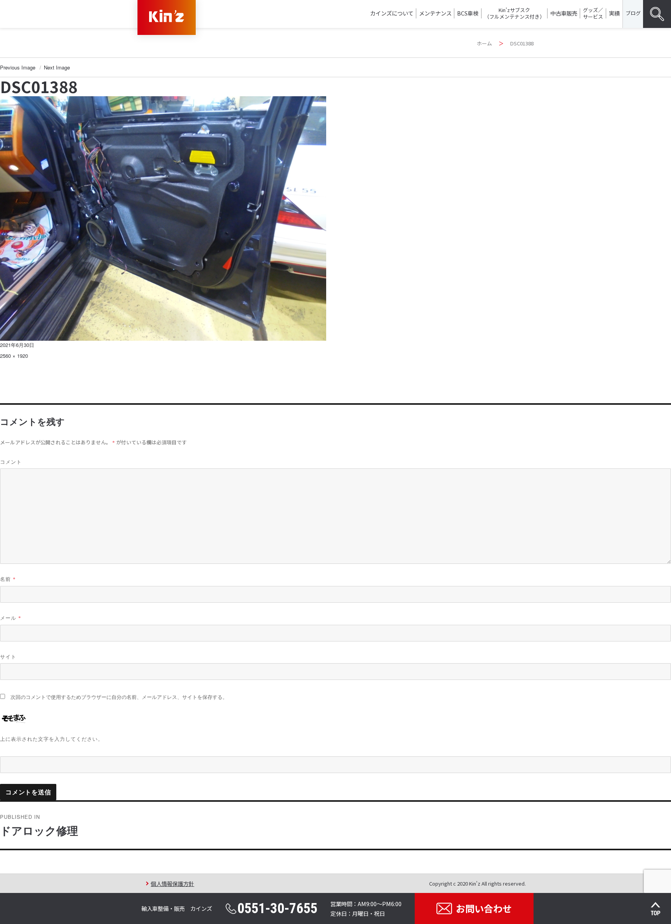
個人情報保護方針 (172, 883)
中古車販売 (563, 13)
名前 (8, 578)
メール (10, 617)
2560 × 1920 (14, 355)
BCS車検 (467, 13)
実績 (614, 13)
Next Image (57, 67)
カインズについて (392, 13)
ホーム (484, 43)
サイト (8, 656)
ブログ (633, 13)
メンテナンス (435, 13)
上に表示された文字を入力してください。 (51, 738)
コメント (11, 461)
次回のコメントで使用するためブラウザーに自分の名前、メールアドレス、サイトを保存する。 (119, 696)
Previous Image (17, 67)
